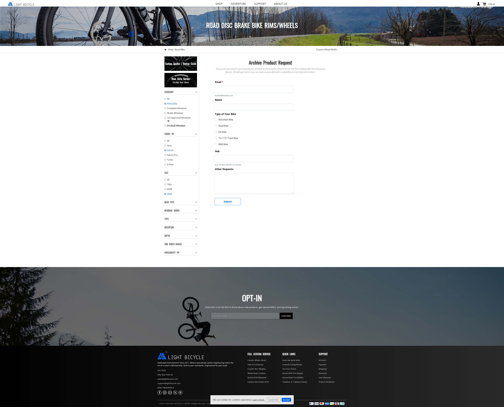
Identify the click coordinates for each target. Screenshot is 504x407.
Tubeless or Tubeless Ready (294, 382)
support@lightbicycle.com (169, 383)
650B (169, 189)
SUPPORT (260, 4)
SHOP (219, 4)
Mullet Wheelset (175, 113)
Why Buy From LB (165, 374)
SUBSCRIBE (286, 316)
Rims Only (172, 103)
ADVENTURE (238, 4)
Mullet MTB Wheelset (257, 377)
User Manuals (325, 377)
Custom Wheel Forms (257, 360)
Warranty (323, 373)
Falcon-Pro (172, 155)
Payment (322, 364)
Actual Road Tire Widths (292, 377)
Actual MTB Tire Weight (292, 373)
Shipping (323, 369)
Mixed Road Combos (257, 373)
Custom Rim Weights (257, 369)
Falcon (170, 150)
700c (169, 184)
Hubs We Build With (291, 360)
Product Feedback (326, 382)
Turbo (170, 159)
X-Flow (170, 164)
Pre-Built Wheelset (176, 125)
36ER (169, 193)
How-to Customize (255, 364)
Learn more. (259, 399)
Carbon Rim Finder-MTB (258, 382)
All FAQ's (322, 360)
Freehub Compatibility (292, 364)
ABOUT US (280, 4)
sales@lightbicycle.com (168, 379)
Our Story (162, 370)
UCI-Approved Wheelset (179, 117)
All (168, 98)
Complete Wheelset (176, 108)
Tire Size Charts (289, 369)
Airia (169, 145)
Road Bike (180, 49)
